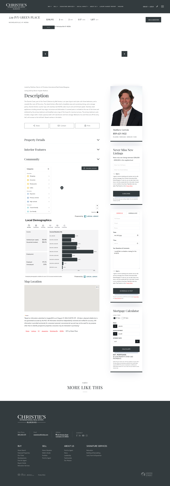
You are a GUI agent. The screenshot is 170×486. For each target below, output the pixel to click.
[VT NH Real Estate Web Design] (146, 474)
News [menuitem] (66, 453)
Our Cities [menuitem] (21, 455)
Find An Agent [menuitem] (22, 460)
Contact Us (119, 213)
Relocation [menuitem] (90, 450)
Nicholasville (54, 331)
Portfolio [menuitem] (44, 455)
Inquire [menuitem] (120, 6)
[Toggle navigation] (162, 6)
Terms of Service (118, 298)
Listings (33, 331)
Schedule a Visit (132, 213)
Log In (152, 6)
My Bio (135, 136)
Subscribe (126, 194)
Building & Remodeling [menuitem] (93, 453)
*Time (114, 240)
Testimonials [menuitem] (68, 458)
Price (114, 323)
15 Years (126, 318)
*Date (114, 232)
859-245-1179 (157, 6)
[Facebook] (76, 435)
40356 (62, 331)
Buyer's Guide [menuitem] (22, 463)
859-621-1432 (120, 133)
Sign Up (145, 6)
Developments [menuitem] (22, 458)
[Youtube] (83, 435)
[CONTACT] (153, 19)
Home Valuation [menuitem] (47, 450)
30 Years (118, 318)
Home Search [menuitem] (22, 450)
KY (39, 331)
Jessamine (45, 331)
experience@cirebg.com (41, 435)
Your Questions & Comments (121, 248)
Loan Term (116, 315)
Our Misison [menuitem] (68, 460)
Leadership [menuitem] (67, 455)
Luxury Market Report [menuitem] (108, 6)
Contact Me (130, 136)
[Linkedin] (80, 435)
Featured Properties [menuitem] (24, 453)
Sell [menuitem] (55, 6)
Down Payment (118, 330)
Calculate (126, 349)
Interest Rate (117, 338)
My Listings (116, 136)
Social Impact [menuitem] (82, 6)
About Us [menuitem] (93, 6)
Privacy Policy (129, 186)
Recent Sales (123, 136)
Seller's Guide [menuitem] (46, 453)
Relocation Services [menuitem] (24, 466)
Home (27, 331)
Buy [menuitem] (49, 6)
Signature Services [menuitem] (67, 6)
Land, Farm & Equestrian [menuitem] (94, 455)
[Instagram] (87, 435)
